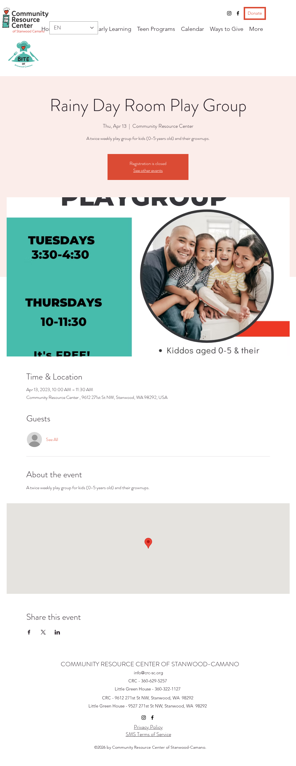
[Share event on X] (43, 632)
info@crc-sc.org (148, 672)
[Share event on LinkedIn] (57, 632)
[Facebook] (238, 13)
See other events (148, 170)
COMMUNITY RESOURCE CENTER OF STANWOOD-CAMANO (150, 664)
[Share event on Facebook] (29, 632)
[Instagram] (229, 13)
